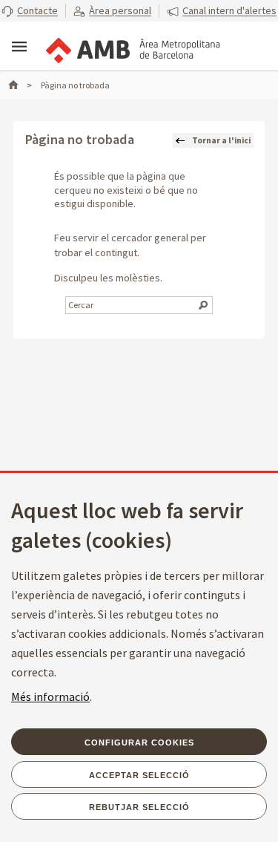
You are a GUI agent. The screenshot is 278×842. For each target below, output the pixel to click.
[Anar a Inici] (20, 85)
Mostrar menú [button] (19, 47)
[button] (29, 11)
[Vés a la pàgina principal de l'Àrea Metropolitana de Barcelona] (132, 47)
